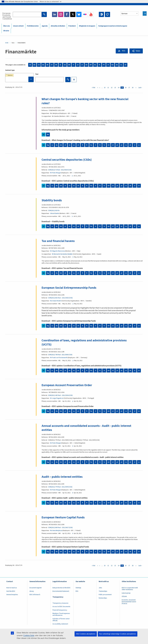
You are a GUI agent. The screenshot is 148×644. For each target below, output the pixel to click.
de (61, 145)
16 (126, 88)
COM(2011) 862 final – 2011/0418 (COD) (60, 298)
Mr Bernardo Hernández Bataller (62, 254)
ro (126, 145)
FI (108, 65)
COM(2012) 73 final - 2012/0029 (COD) (60, 170)
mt (109, 145)
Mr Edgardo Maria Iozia (57, 251)
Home (6, 43)
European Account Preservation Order (67, 385)
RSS (123, 51)
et (78, 145)
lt (100, 145)
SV (125, 65)
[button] (136, 51)
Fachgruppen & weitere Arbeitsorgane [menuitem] (112, 26)
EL (60, 65)
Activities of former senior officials (61, 620)
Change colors (107, 14)
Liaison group (126, 593)
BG (34, 65)
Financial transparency (60, 610)
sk (130, 145)
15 (122, 88)
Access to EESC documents (61, 607)
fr (86, 145)
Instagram (60, 14)
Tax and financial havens (58, 241)
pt (121, 145)
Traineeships (103, 591)
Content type (10, 70)
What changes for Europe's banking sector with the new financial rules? (85, 101)
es (74, 145)
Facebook (66, 14)
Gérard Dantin (54, 213)
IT (73, 65)
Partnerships (103, 598)
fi (82, 145)
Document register (35, 588)
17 (129, 88)
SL (121, 65)
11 (108, 88)
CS (39, 65)
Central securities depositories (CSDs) (67, 160)
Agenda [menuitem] (45, 26)
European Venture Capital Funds (63, 517)
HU (86, 65)
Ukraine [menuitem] (6, 31)
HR (69, 65)
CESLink (124, 596)
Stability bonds (52, 200)
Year (36, 74)
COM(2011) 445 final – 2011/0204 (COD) (60, 395)
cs (52, 145)
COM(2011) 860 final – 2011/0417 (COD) (60, 527)
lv (104, 145)
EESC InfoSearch (34, 594)
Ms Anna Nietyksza (56, 530)
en (69, 145)
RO (112, 65)
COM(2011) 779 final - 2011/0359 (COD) (60, 487)
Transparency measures (60, 603)
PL (99, 65)
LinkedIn (54, 14)
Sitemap (78, 588)
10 (105, 88)
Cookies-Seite (28, 635)
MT (91, 65)
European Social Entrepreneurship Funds (69, 288)
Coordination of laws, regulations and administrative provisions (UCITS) (84, 342)
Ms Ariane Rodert (55, 301)
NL (95, 65)
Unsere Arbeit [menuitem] (18, 26)
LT (82, 65)
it (95, 145)
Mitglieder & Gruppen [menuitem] (87, 26)
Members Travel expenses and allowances (61, 614)
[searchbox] (19, 79)
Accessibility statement (60, 624)
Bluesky (78, 14)
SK (117, 65)
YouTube (91, 14)
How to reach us (11, 588)
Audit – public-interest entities (62, 477)
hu (91, 145)
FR (56, 65)
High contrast (101, 14)
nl (113, 145)
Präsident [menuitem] (72, 26)
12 (112, 88)
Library (31, 591)
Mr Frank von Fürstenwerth (58, 358)
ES (30, 65)
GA (65, 65)
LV (78, 65)
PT (104, 65)
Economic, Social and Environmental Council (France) (129, 602)
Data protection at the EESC (61, 588)
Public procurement (105, 594)
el (65, 145)
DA (43, 65)
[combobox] (19, 77)
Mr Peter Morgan (55, 173)
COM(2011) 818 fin (53, 210)
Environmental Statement (61, 591)
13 (115, 88)
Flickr (85, 14)
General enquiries (12, 594)
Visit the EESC (10, 591)
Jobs (100, 588)
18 (133, 88)
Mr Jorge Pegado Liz (56, 398)
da (57, 145)
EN (47, 65)
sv (139, 145)
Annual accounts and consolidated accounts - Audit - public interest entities (86, 428)
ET (52, 65)
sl (134, 145)
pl (117, 145)
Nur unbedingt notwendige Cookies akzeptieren (117, 634)
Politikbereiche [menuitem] (33, 26)
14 (119, 88)
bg (48, 145)
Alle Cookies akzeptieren (85, 634)
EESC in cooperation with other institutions (130, 589)
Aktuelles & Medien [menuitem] (58, 26)
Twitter (72, 14)
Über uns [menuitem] (6, 26)
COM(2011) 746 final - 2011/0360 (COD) (60, 355)
